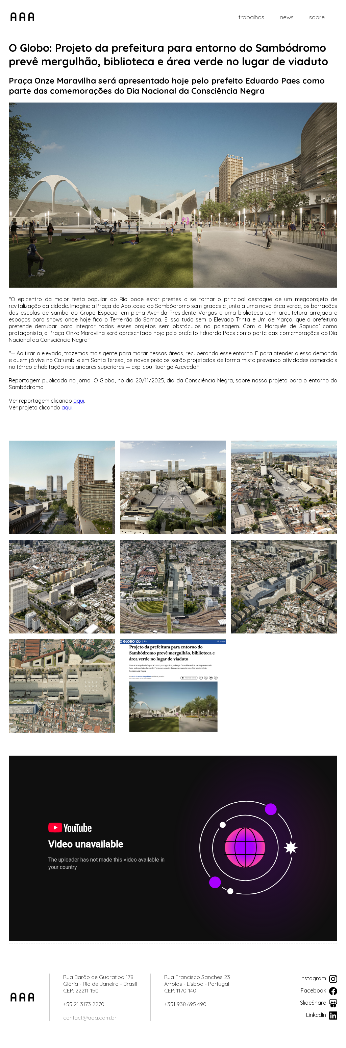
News (287, 17)
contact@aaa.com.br (90, 1017)
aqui (78, 400)
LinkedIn (316, 1014)
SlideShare (313, 1002)
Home (22, 17)
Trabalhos (251, 17)
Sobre (317, 17)
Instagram (313, 978)
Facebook (314, 990)
